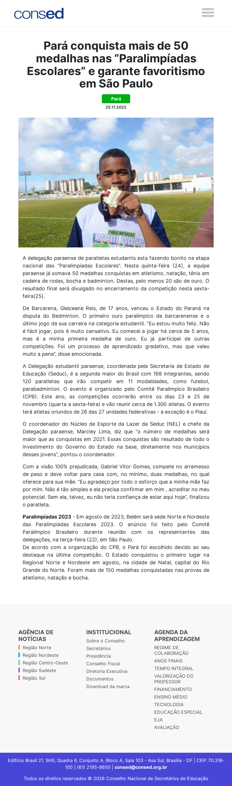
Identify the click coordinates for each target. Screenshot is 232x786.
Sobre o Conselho (105, 641)
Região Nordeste (41, 655)
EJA (158, 720)
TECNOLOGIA (169, 704)
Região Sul (34, 678)
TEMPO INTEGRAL (174, 668)
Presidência (98, 656)
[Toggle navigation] (208, 12)
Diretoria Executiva (106, 671)
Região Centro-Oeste (45, 663)
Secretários (98, 648)
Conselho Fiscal (103, 663)
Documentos (99, 679)
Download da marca (108, 686)
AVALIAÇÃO (166, 727)
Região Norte (37, 647)
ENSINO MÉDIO (170, 697)
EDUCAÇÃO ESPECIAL (178, 712)
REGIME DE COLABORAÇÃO (171, 650)
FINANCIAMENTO (173, 689)
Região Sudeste (39, 670)
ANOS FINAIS (168, 661)
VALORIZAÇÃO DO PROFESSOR (174, 678)
